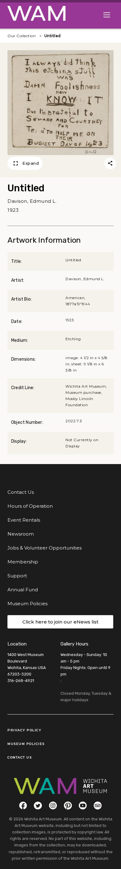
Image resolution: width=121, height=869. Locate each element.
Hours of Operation (30, 506)
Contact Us (20, 492)
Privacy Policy (24, 730)
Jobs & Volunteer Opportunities (44, 548)
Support (17, 576)
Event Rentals (23, 520)
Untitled (52, 35)
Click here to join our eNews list (60, 622)
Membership (22, 562)
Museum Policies (27, 603)
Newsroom (20, 534)
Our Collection (21, 35)
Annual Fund (22, 590)
